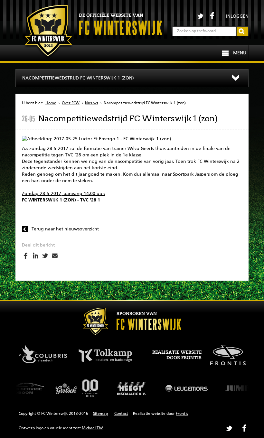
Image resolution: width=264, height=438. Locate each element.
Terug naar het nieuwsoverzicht (65, 229)
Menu (239, 53)
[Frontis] (224, 354)
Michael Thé (92, 428)
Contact (121, 414)
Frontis (182, 414)
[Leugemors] (186, 388)
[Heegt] (132, 388)
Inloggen (237, 16)
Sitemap (100, 414)
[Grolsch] (77, 388)
